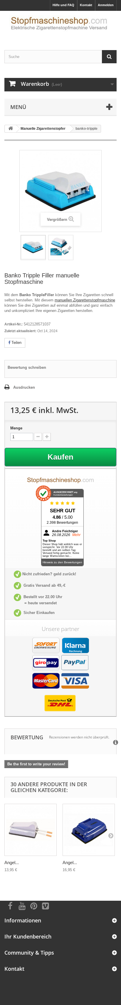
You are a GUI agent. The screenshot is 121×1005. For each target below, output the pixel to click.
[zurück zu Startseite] (10, 128)
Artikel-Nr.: (13, 324)
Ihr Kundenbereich (27, 936)
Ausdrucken (24, 387)
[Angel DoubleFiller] (30, 830)
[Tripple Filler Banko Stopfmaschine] (60, 247)
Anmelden (106, 5)
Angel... (11, 862)
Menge (16, 428)
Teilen (15, 342)
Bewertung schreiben (27, 367)
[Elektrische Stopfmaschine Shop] (60, 25)
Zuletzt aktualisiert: (20, 331)
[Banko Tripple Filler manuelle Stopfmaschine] (33, 247)
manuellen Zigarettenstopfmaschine (85, 300)
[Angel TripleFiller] (89, 830)
